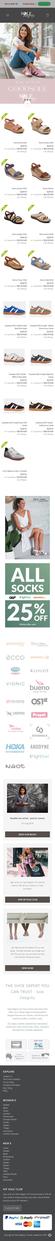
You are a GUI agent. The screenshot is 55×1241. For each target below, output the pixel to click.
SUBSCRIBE (12, 1208)
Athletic (6, 1105)
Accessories (8, 1131)
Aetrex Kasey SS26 (46, 234)
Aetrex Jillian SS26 (46, 280)
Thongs (6, 1128)
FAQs (5, 1091)
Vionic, (36, 1027)
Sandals (6, 1122)
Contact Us (7, 1076)
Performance (8, 1116)
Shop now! (44, 4)
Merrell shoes (27, 1027)
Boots (5, 1108)
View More (27, 968)
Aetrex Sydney (48, 188)
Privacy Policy (8, 1082)
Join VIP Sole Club (27, 899)
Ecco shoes (16, 1027)
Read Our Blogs (27, 834)
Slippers (6, 1125)
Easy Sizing (7, 1088)
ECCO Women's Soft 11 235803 (15, 471)
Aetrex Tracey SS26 (19, 280)
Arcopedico (44, 1027)
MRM (45, 1235)
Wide (5, 1171)
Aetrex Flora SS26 (20, 143)
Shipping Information (11, 1085)
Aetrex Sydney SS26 (19, 188)
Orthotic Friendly (10, 1119)
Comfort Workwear (11, 1134)
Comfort (6, 1113)
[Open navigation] (7, 15)
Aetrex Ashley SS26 (46, 143)
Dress (5, 1177)
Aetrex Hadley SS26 (19, 234)
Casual (5, 1110)
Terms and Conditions (12, 1079)
